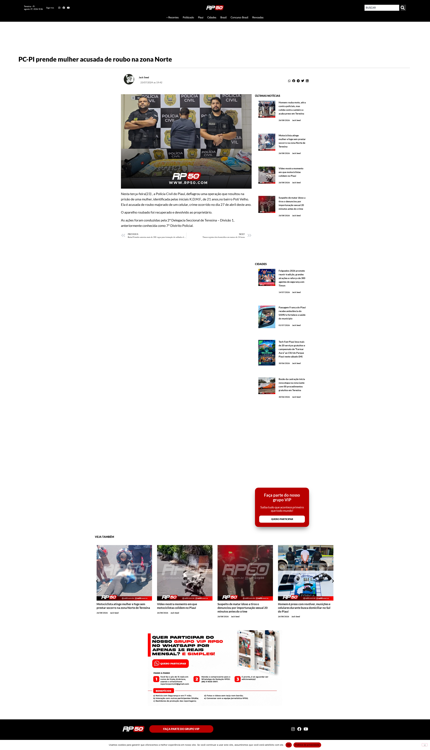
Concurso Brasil (239, 17)
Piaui (200, 17)
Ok (288, 744)
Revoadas (258, 17)
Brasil (223, 17)
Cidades (211, 17)
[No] (424, 744)
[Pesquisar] (403, 8)
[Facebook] (64, 8)
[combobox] (381, 8)
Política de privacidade (307, 744)
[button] (289, 81)
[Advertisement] (81, 32)
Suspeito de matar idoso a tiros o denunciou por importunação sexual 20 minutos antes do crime (243, 607)
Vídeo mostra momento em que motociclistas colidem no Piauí (291, 172)
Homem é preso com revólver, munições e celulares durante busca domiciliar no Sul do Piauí (304, 607)
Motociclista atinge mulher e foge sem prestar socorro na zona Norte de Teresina (123, 605)
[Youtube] (68, 8)
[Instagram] (59, 8)
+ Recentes (172, 17)
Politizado (188, 17)
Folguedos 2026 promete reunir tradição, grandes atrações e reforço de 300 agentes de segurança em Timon (292, 278)
